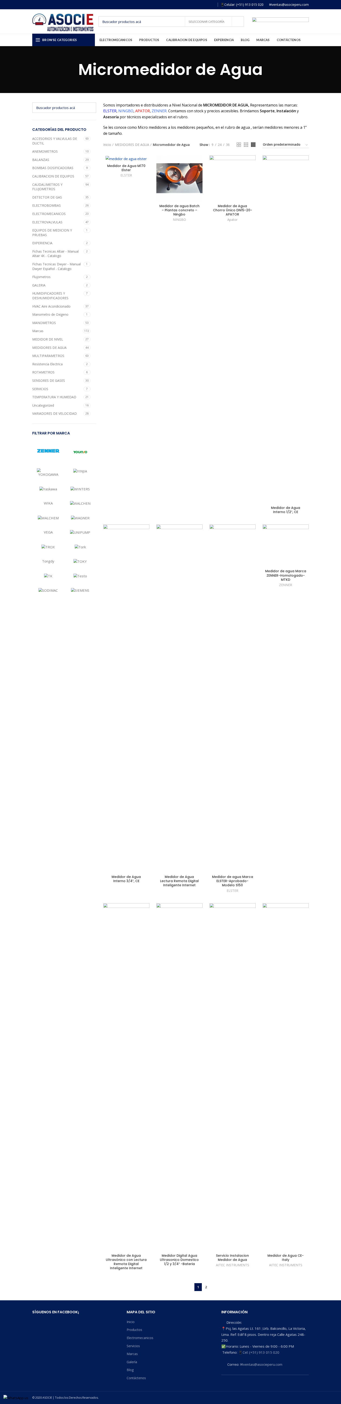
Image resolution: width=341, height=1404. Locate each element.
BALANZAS (40, 159)
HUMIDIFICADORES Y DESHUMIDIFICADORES (50, 295)
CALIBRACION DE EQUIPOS (53, 176)
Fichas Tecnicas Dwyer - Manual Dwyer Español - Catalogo (56, 266)
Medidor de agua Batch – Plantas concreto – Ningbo (179, 210)
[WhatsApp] (212, 5)
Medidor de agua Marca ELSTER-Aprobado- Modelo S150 (232, 881)
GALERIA (38, 285)
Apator (232, 220)
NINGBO (179, 220)
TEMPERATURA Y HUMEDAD (54, 397)
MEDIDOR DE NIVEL (47, 339)
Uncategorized (43, 405)
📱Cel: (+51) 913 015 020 (258, 1352)
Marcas (37, 331)
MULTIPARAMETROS (48, 355)
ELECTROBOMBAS (46, 205)
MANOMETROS (44, 323)
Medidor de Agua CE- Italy (285, 1257)
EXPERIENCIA (42, 243)
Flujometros (41, 277)
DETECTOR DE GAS (47, 197)
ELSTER (126, 175)
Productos (134, 1329)
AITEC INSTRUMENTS (232, 1265)
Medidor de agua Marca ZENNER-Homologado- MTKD (285, 575)
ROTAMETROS (43, 372)
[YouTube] (205, 5)
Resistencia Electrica (47, 364)
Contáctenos (136, 1378)
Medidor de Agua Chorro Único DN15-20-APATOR (232, 210)
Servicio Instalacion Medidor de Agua (232, 1257)
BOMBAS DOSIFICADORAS (52, 168)
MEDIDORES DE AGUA (49, 347)
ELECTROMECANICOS (49, 214)
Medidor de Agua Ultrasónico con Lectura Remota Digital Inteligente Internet (126, 1261)
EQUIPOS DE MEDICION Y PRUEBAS (52, 232)
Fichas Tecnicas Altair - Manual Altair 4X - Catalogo (55, 253)
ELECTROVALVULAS (47, 222)
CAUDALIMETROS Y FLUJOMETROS (47, 186)
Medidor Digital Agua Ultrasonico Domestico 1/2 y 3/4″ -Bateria (179, 1259)
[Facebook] (191, 5)
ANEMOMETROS (45, 151)
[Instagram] (198, 5)
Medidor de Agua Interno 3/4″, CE (126, 879)
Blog (130, 1370)
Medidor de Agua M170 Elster (126, 168)
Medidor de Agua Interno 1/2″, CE (285, 510)
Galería (132, 1362)
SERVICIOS (40, 389)
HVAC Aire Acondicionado (51, 306)
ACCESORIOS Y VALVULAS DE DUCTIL (54, 140)
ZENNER (285, 585)
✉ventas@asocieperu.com (261, 1364)
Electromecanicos (140, 1338)
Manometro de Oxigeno (50, 314)
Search (238, 21)
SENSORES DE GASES (48, 380)
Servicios (133, 1346)
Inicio (107, 144)
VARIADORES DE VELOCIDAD (54, 413)
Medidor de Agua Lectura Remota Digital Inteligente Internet (179, 881)
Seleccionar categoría (207, 21)
